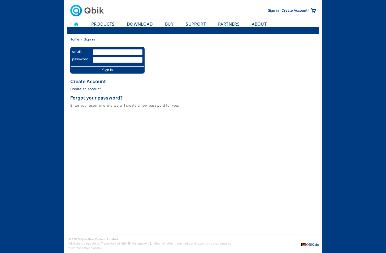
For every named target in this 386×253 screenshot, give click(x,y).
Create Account (294, 10)
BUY (169, 24)
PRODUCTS (103, 24)
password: (80, 59)
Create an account (85, 89)
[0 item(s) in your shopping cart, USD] (313, 12)
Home (74, 39)
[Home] (76, 24)
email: (77, 51)
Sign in (273, 10)
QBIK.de (312, 244)
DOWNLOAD (140, 24)
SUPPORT (196, 24)
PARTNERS (229, 24)
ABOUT (259, 24)
